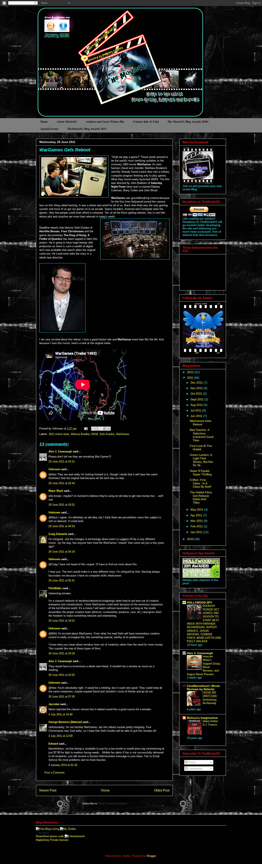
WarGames (122, 434)
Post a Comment (54, 772)
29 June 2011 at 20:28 (62, 653)
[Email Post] (86, 428)
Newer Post (47, 790)
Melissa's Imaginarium (202, 717)
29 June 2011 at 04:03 (62, 526)
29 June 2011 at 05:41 (62, 580)
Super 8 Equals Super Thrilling (201, 472)
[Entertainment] (75, 836)
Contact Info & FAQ (146, 121)
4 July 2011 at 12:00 (60, 735)
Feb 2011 (197, 526)
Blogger (151, 855)
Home (44, 121)
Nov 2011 (197, 388)
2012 (190, 372)
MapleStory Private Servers (52, 839)
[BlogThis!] (97, 429)
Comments (194, 768)
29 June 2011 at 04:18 (62, 551)
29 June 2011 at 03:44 (62, 483)
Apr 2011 (197, 515)
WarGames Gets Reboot (64, 149)
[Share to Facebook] (105, 429)
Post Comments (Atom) (113, 803)
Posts (191, 762)
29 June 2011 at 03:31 (62, 461)
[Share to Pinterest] (109, 429)
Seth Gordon (106, 434)
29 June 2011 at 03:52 (62, 504)
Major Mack (56, 490)
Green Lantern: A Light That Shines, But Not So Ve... (201, 460)
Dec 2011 (197, 382)
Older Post (161, 790)
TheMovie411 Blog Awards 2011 (86, 129)
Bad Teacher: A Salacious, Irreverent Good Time (201, 435)
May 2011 (197, 509)
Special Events (49, 129)
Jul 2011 (196, 410)
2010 (190, 539)
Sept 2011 (197, 399)
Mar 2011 (197, 520)
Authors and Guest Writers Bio (105, 121)
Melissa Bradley (80, 434)
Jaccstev (54, 704)
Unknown (54, 469)
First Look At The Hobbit (201, 447)
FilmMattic (55, 588)
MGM (94, 434)
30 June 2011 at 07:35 (62, 696)
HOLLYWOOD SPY (199, 602)
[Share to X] (101, 429)
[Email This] (93, 429)
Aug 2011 (197, 405)
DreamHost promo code (50, 836)
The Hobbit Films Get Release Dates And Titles (201, 497)
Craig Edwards (58, 534)
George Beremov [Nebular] (65, 722)
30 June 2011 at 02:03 (62, 674)
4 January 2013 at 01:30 (63, 765)
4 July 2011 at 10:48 (60, 714)
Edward (53, 743)
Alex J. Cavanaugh (60, 451)
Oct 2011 (197, 393)
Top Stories (43, 832)
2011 (190, 377)
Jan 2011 (197, 532)
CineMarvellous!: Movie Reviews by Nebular (203, 687)
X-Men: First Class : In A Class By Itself (200, 483)
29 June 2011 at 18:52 (62, 620)
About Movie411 (67, 121)
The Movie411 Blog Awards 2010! (188, 121)
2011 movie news (59, 434)
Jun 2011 (197, 416)
